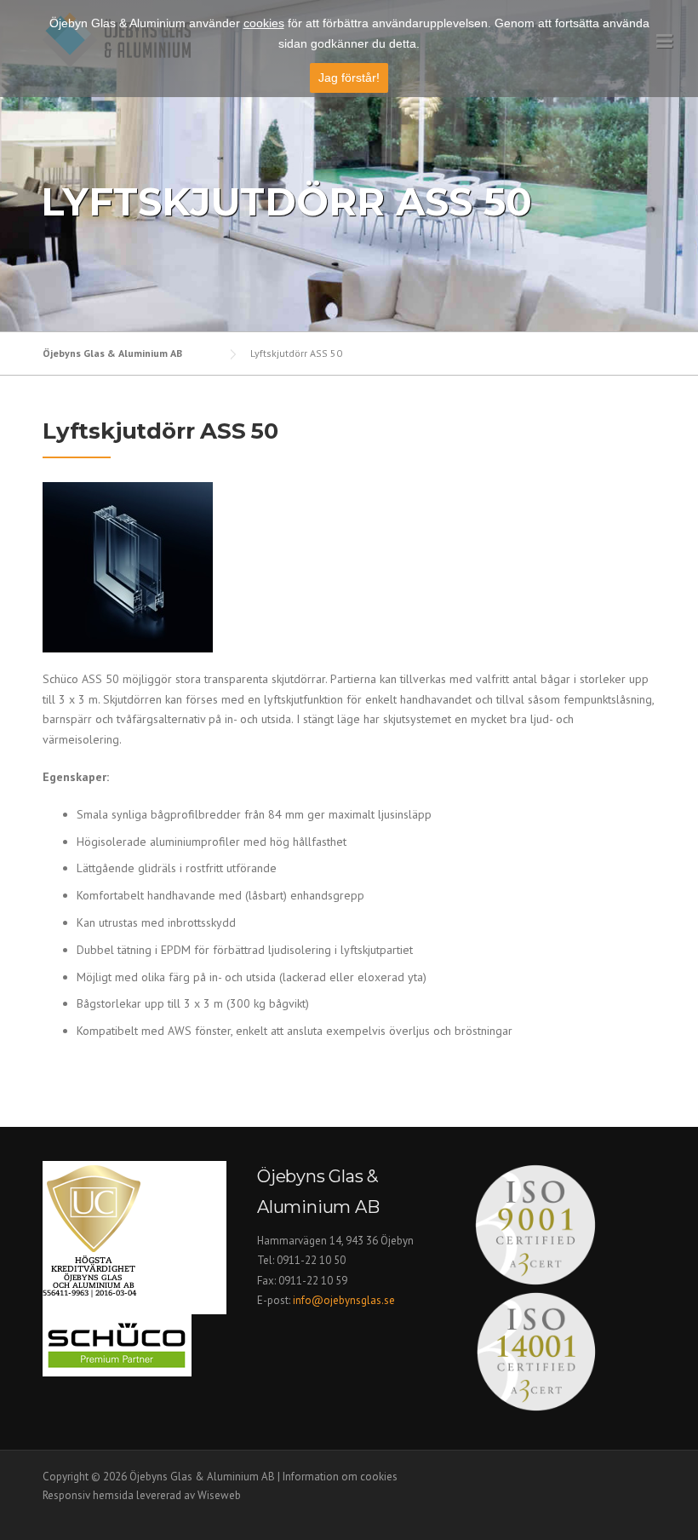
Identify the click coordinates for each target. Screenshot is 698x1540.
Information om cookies (340, 1476)
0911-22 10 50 (311, 1260)
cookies (263, 23)
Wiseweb (219, 1495)
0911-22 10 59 (312, 1280)
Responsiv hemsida (88, 1495)
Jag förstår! (349, 77)
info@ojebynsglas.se (345, 1300)
